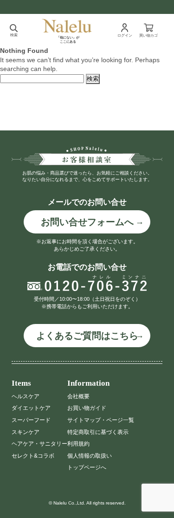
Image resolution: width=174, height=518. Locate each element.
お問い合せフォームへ (87, 222)
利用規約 (78, 443)
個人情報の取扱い (89, 456)
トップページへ (86, 467)
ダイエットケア (31, 408)
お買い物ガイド (86, 408)
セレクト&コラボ (33, 456)
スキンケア (25, 432)
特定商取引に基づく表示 (98, 432)
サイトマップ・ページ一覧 (100, 420)
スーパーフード (31, 420)
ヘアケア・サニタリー (39, 443)
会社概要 (78, 396)
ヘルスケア (25, 396)
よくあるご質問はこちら (87, 335)
